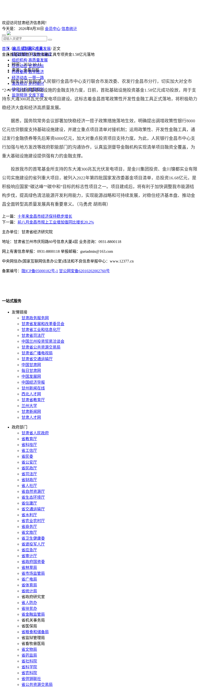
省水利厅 (29, 515)
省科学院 (29, 667)
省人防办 (29, 603)
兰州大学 (29, 406)
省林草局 (29, 567)
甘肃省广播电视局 (37, 353)
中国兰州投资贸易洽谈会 (42, 341)
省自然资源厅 (33, 491)
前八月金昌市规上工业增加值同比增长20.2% (56, 222)
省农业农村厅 (33, 521)
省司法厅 (29, 474)
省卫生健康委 (33, 538)
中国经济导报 (33, 382)
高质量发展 (22, 49)
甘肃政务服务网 (35, 318)
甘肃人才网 (31, 417)
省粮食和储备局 (35, 632)
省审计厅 (29, 556)
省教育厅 (29, 439)
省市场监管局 (33, 573)
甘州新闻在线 (33, 388)
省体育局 (29, 585)
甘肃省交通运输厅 (37, 359)
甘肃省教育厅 (33, 400)
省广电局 (29, 579)
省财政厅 (29, 480)
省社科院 (29, 661)
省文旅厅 (29, 532)
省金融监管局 (33, 614)
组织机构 (19, 60)
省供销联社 (31, 679)
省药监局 (29, 655)
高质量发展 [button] (38, 60)
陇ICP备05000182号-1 (39, 271)
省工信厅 (29, 450)
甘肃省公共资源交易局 (40, 347)
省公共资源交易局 (37, 684)
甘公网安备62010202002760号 (84, 271)
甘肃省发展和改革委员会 (42, 324)
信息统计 (69, 29)
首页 (6, 49)
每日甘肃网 (31, 371)
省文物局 (29, 649)
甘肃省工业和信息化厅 (40, 330)
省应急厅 (29, 550)
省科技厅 (29, 445)
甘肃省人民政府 (35, 433)
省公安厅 (29, 462)
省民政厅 (29, 468)
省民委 (27, 456)
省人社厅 (29, 486)
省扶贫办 (29, 608)
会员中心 (52, 29)
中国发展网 (31, 376)
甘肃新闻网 (31, 411)
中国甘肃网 (31, 365)
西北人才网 (31, 394)
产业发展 (43, 49)
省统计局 (29, 591)
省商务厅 (29, 527)
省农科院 (29, 673)
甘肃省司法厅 (33, 335)
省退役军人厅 (33, 544)
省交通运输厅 (33, 509)
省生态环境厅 (33, 497)
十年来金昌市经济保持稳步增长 (45, 216)
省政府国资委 (33, 562)
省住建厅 (29, 503)
